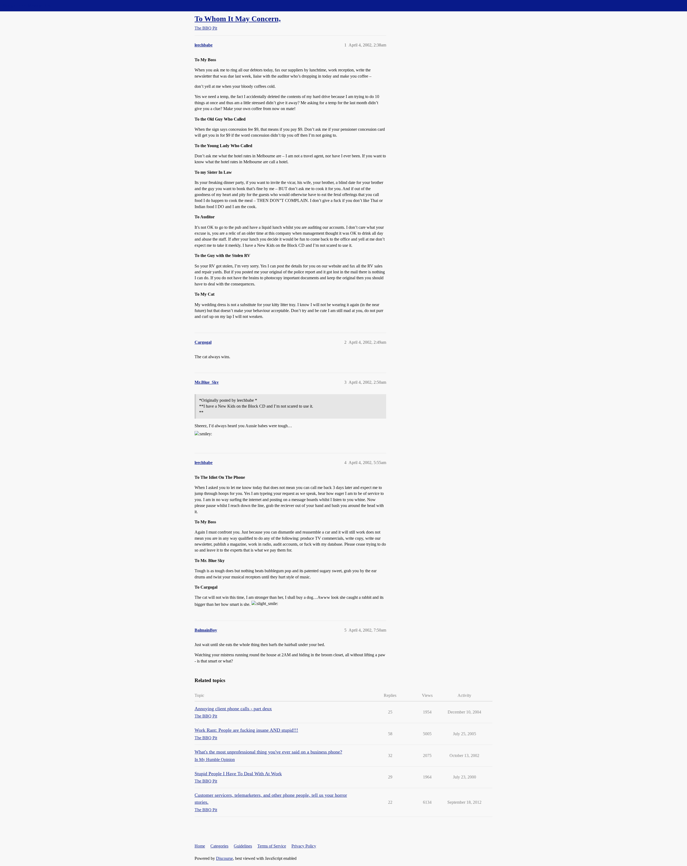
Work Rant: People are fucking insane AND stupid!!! (246, 730)
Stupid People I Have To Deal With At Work (238, 773)
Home (200, 846)
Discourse (224, 858)
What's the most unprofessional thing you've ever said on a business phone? (268, 752)
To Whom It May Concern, (238, 19)
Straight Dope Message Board (28, 5)
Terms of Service (271, 846)
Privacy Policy (303, 846)
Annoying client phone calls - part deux (233, 708)
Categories (219, 846)
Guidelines (243, 846)
